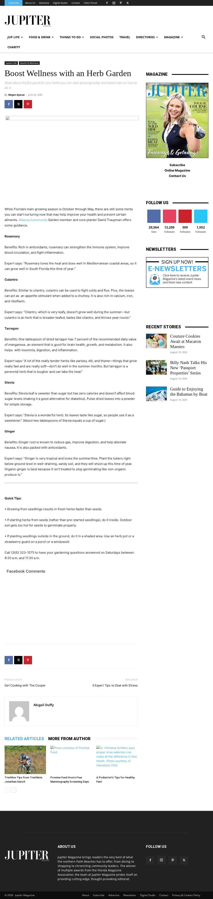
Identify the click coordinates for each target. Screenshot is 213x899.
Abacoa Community (33, 220)
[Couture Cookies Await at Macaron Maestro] (156, 341)
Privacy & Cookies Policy (186, 895)
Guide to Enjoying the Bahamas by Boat (188, 392)
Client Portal (90, 2)
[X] (127, 3)
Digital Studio (60, 2)
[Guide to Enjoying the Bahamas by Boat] (156, 394)
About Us (30, 2)
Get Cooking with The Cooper (25, 685)
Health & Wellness (29, 63)
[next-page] (13, 790)
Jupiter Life (11, 63)
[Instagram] (114, 3)
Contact (76, 2)
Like (153, 211)
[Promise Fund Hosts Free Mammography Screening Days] (71, 760)
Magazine (172, 37)
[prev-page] (7, 790)
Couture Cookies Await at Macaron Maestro (185, 341)
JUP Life (13, 37)
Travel (124, 37)
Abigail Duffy (43, 705)
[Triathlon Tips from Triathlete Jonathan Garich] (25, 760)
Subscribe (14, 2)
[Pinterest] (121, 3)
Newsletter (129, 895)
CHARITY (13, 47)
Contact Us (177, 176)
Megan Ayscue (16, 94)
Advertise (44, 2)
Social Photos (102, 37)
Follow (169, 211)
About (85, 895)
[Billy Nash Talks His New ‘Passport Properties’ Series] (156, 367)
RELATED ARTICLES (24, 738)
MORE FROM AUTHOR (69, 738)
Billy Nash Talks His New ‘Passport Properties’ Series (188, 367)
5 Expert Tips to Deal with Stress (115, 685)
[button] (203, 38)
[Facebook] (107, 3)
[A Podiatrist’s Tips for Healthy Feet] (117, 760)
